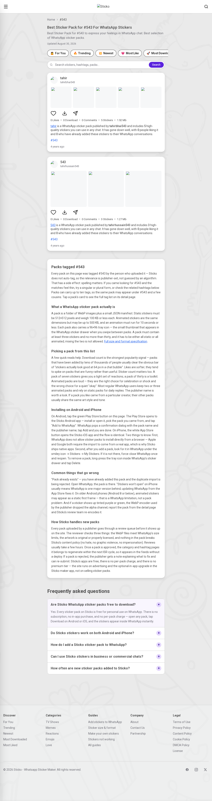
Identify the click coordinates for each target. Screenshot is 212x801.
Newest (8, 733)
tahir (54, 126)
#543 (54, 140)
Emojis (50, 739)
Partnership (138, 733)
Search (156, 64)
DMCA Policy (181, 745)
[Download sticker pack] (64, 113)
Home (51, 19)
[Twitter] (205, 769)
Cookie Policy (181, 739)
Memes (51, 727)
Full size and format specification (125, 341)
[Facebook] (187, 769)
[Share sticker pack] (75, 113)
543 (53, 225)
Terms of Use (181, 722)
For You (8, 722)
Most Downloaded (15, 739)
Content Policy (182, 733)
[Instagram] (196, 769)
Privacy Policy (182, 727)
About (134, 722)
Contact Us (137, 727)
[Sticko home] (106, 6)
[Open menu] (6, 6)
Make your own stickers (103, 733)
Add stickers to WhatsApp (105, 722)
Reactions (52, 733)
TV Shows (52, 722)
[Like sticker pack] (53, 113)
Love (49, 745)
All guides (94, 745)
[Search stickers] (206, 6)
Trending (9, 727)
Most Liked (10, 745)
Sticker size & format (102, 727)
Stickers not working (101, 739)
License (178, 751)
